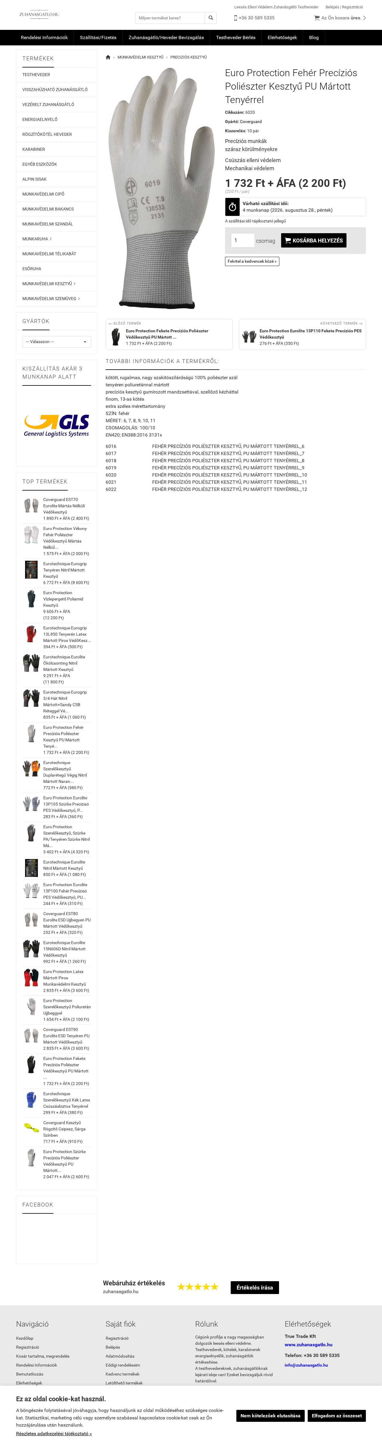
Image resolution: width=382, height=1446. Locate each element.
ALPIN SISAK (34, 179)
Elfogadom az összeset (337, 1416)
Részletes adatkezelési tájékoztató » (54, 1433)
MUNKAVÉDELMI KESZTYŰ (48, 283)
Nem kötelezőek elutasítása (271, 1416)
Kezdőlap (24, 1338)
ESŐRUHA (31, 268)
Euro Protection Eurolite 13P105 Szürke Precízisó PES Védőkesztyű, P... (66, 804)
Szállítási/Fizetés (98, 37)
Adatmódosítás (120, 1356)
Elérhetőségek (282, 37)
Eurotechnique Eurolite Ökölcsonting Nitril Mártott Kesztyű (64, 663)
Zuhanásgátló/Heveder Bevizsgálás (166, 37)
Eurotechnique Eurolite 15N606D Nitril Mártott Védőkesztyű (64, 949)
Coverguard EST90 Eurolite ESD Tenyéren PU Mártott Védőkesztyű (66, 1035)
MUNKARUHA (36, 238)
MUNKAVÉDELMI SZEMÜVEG (51, 298)
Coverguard (251, 121)
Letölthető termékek (124, 1383)
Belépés (332, 7)
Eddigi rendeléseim (123, 1365)
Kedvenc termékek (122, 1374)
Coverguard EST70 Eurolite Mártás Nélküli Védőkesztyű (64, 505)
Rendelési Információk (44, 37)
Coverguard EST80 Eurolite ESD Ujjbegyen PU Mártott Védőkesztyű (67, 920)
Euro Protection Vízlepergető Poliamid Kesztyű (63, 599)
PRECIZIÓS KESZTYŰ (188, 57)
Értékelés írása (255, 1287)
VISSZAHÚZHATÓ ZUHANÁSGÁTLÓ (55, 89)
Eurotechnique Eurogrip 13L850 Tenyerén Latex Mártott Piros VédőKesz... (67, 634)
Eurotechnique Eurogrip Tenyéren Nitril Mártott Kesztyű (65, 570)
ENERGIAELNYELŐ (40, 119)
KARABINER (33, 149)
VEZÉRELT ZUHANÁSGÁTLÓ (48, 104)
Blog (314, 37)
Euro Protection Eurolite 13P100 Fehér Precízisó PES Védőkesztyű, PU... (65, 891)
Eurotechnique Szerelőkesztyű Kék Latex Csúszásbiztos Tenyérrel (66, 1100)
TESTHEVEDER (36, 74)
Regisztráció (352, 7)
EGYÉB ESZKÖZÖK (39, 164)
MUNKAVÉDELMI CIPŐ (43, 194)
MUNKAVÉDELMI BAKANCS (48, 209)
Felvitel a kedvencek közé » (252, 261)
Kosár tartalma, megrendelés (43, 1356)
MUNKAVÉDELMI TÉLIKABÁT (49, 253)
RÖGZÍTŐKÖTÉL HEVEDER (47, 134)
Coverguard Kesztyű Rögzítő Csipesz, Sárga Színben (64, 1129)
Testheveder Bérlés (235, 37)
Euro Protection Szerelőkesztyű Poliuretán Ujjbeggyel (67, 1006)
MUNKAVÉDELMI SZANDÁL (47, 224)
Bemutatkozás (29, 1374)
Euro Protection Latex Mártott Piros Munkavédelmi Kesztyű (64, 977)
